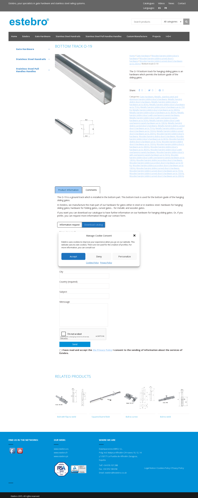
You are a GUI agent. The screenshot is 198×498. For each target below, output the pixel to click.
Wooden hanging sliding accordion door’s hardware (159, 160)
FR (165, 7)
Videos (161, 3)
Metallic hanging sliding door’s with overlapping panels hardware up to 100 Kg (154, 121)
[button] (135, 236)
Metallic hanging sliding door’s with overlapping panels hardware (156, 114)
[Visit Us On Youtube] (20, 450)
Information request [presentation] (70, 224)
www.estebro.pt (61, 456)
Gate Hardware (143, 55)
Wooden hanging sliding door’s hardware (157, 136)
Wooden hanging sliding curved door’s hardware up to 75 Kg (156, 171)
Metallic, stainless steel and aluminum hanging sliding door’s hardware (153, 98)
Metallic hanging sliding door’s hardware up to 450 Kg (152, 112)
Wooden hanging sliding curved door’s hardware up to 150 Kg (156, 173)
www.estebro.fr (61, 452)
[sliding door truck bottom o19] (87, 128)
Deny (99, 256)
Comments (91, 189)
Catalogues (148, 3)
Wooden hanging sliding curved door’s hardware (157, 168)
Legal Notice (150, 468)
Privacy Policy (106, 262)
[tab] (69, 224)
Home (132, 55)
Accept (73, 256)
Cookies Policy (92, 262)
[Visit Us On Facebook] (12, 450)
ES (159, 7)
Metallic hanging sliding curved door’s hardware (155, 124)
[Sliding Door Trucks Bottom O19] (65, 128)
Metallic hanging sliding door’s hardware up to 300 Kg (156, 110)
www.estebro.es (61, 448)
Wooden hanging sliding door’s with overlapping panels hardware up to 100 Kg (156, 158)
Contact (182, 3)
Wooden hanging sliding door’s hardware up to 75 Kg (156, 140)
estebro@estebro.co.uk (116, 472)
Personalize (124, 256)
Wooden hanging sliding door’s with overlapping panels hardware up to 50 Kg (156, 153)
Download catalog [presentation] (93, 224)
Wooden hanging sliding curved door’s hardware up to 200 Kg (156, 176)
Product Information (68, 189)
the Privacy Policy (102, 350)
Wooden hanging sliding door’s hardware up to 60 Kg (156, 137)
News (171, 3)
